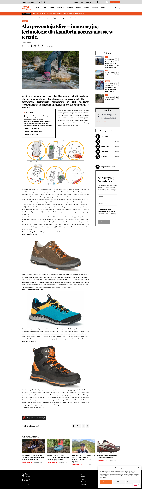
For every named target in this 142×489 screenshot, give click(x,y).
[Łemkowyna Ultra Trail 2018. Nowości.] (99, 98)
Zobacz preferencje (133, 482)
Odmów (119, 482)
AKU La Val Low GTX (33, 128)
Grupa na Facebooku (108, 167)
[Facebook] (37, 2)
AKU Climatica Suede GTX (35, 131)
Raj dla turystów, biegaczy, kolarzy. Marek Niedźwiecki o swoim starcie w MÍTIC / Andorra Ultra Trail (112, 63)
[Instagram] (107, 146)
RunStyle (25, 21)
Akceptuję (106, 482)
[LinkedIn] (42, 2)
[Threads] (44, 2)
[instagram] (39, 2)
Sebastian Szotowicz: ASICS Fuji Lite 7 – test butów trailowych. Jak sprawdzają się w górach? (59, 13)
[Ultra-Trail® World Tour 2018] (99, 74)
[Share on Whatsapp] (38, 46)
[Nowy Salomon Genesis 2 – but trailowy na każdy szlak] (108, 446)
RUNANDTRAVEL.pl (27, 462)
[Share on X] (35, 46)
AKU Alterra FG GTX (33, 134)
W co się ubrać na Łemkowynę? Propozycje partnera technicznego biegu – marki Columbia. (111, 87)
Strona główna (26, 18)
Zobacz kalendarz (100, 122)
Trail (107, 57)
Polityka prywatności (119, 485)
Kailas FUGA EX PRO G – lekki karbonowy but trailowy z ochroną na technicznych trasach (33, 457)
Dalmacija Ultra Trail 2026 (108, 118)
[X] (107, 141)
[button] (139, 468)
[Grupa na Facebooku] (97, 167)
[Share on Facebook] (31, 46)
